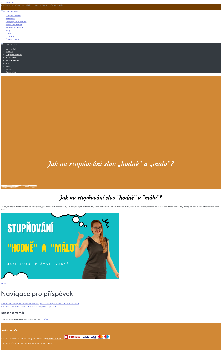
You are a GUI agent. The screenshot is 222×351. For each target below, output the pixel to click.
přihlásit (44, 319)
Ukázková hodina (14, 24)
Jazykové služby (13, 16)
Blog (8, 30)
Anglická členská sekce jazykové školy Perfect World (29, 343)
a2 (5, 283)
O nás (8, 33)
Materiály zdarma (14, 27)
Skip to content (8, 2)
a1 (2, 283)
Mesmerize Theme (55, 338)
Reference (10, 19)
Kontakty (10, 36)
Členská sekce (12, 39)
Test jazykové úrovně (16, 21)
